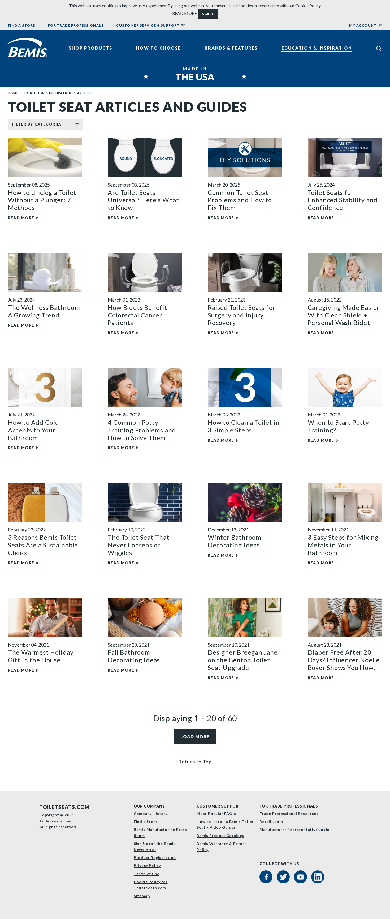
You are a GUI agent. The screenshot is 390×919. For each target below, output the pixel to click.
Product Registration (155, 857)
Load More (195, 736)
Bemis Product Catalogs (220, 835)
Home (13, 93)
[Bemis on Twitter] (283, 876)
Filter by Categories (37, 124)
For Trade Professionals (76, 25)
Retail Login (271, 821)
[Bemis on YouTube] (300, 876)
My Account (363, 25)
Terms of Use (146, 873)
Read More (21, 218)
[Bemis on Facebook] (265, 876)
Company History (151, 813)
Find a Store (21, 25)
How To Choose (158, 47)
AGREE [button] (208, 14)
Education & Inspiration (316, 47)
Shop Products (90, 47)
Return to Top (195, 762)
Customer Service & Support (148, 25)
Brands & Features (231, 47)
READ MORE (184, 13)
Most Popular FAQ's (216, 813)
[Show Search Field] (378, 48)
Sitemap (142, 896)
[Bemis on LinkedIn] (317, 876)
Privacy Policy (147, 865)
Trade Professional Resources (288, 813)
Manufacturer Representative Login (294, 829)
